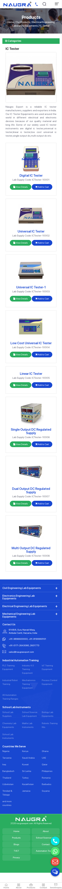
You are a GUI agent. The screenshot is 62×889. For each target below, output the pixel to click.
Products (16, 837)
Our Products (23, 22)
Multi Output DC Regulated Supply (31, 549)
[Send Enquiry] (55, 861)
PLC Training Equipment (8, 667)
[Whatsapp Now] (55, 851)
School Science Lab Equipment (29, 714)
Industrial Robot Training (10, 682)
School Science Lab (45, 837)
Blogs (16, 844)
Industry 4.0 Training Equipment (28, 669)
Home (10, 22)
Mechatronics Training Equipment (28, 684)
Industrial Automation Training (20, 660)
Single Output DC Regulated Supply (31, 431)
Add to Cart (43, 187)
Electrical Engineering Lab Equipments (24, 606)
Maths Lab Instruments (28, 725)
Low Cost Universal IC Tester (31, 343)
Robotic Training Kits (50, 725)
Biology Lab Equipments (47, 714)
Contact (46, 844)
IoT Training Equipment (47, 667)
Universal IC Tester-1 (31, 287)
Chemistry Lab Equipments (9, 725)
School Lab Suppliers (7, 714)
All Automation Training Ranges (10, 697)
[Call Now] (55, 841)
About (46, 831)
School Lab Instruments (8, 736)
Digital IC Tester (31, 175)
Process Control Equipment (49, 682)
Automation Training (45, 851)
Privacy (16, 857)
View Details (21, 187)
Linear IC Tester (31, 374)
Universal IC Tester (31, 231)
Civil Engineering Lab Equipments (21, 588)
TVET (16, 851)
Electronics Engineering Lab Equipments (18, 597)
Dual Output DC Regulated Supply (31, 490)
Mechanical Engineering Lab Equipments (18, 615)
